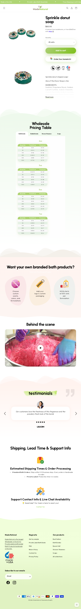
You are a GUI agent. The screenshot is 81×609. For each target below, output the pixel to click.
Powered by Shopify (47, 600)
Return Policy (33, 549)
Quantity (48, 37)
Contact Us (40, 507)
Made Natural (37, 600)
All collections (57, 556)
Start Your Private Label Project (40, 272)
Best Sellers (57, 539)
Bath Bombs (57, 543)
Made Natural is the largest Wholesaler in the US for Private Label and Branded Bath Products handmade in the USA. (14, 544)
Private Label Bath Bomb (37, 543)
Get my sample (34, 539)
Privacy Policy (33, 556)
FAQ (30, 546)
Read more (49, 97)
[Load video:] (40, 348)
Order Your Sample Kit (62, 59)
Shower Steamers (59, 549)
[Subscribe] (30, 576)
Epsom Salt (56, 546)
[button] (4, 8)
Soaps (55, 553)
